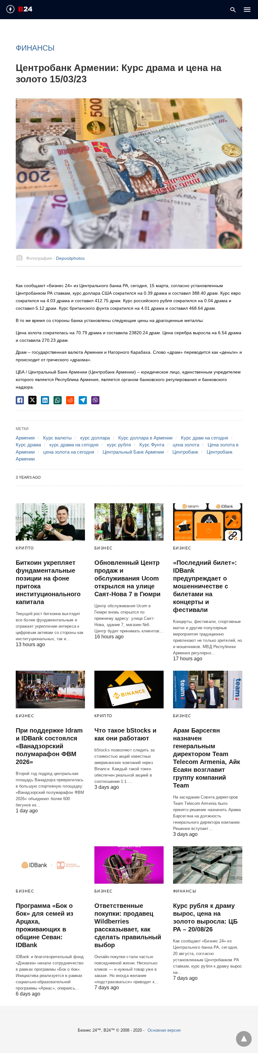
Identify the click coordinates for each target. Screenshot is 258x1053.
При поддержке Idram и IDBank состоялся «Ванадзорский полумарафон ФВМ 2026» (49, 746)
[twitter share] (32, 400)
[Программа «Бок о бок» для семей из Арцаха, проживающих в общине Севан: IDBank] (50, 865)
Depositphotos (70, 258)
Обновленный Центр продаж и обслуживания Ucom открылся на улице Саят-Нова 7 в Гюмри (127, 578)
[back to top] (244, 1039)
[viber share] (95, 400)
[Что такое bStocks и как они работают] (129, 689)
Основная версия (164, 1030)
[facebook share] (20, 400)
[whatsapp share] (57, 400)
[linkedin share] (45, 400)
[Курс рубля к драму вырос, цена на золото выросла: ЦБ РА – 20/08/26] (207, 865)
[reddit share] (70, 400)
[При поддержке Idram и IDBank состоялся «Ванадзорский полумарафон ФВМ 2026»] (50, 689)
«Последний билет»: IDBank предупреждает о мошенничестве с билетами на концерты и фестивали (205, 586)
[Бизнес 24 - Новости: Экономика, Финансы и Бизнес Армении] (30, 9)
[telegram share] (83, 400)
